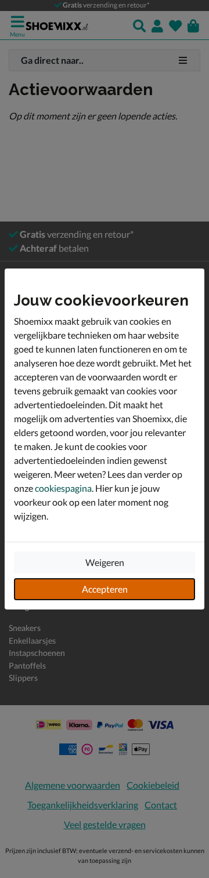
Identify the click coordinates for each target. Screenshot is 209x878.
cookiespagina (63, 488)
